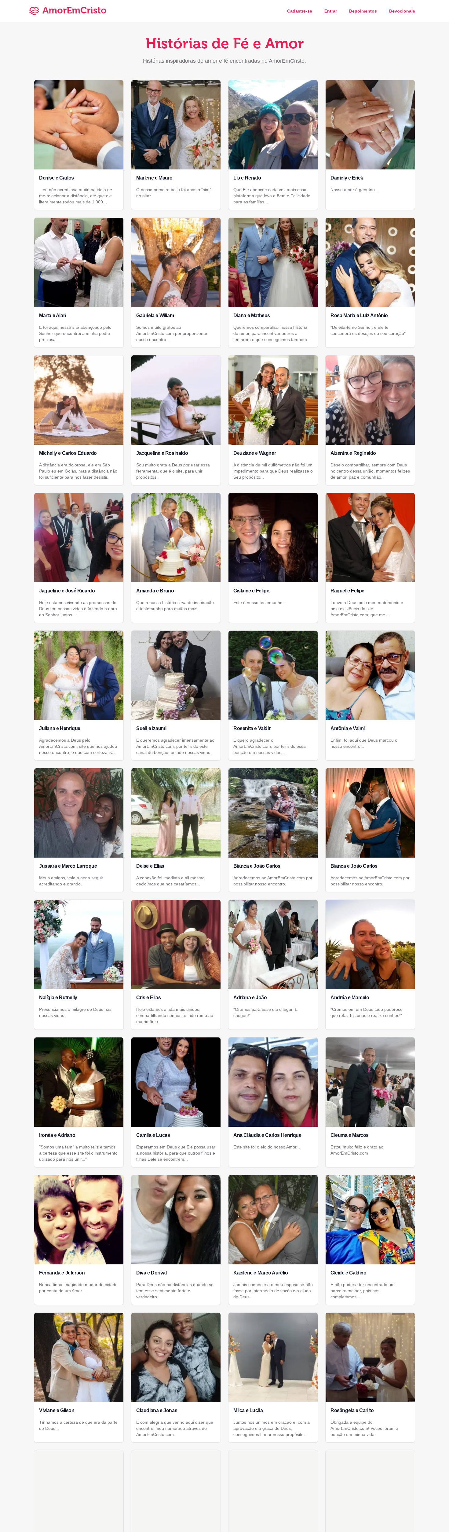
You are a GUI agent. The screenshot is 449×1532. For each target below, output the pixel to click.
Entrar (330, 11)
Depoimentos (363, 11)
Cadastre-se (299, 11)
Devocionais (402, 11)
